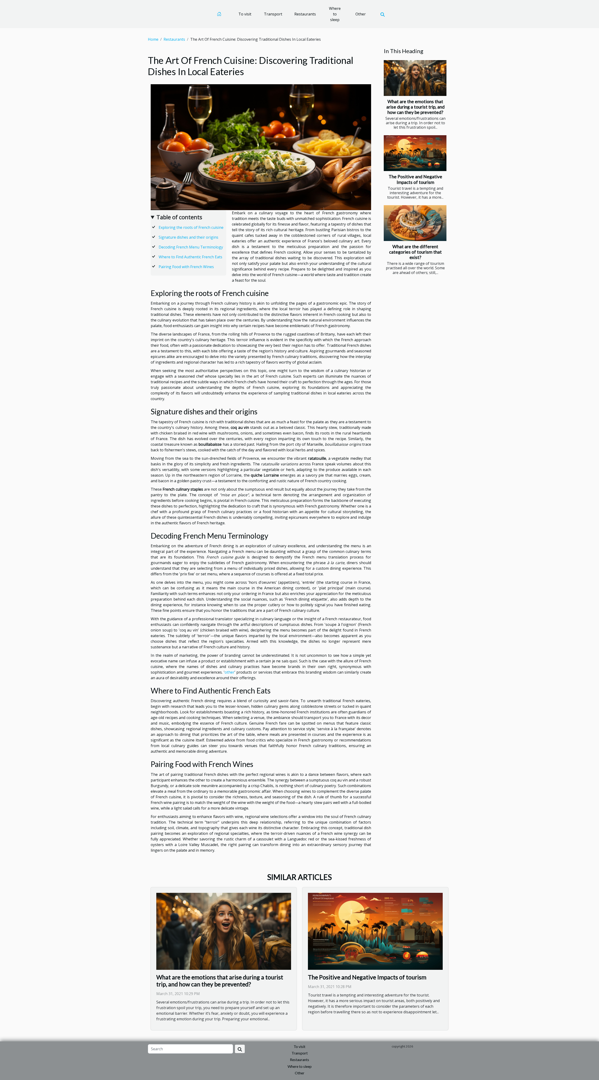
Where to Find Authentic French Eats (190, 256)
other (229, 672)
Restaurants (305, 14)
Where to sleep (335, 14)
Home (153, 39)
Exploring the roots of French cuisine (191, 227)
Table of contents (179, 217)
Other (360, 14)
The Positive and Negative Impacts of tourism (415, 179)
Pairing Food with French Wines (186, 266)
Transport (273, 14)
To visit (244, 14)
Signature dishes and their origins (188, 237)
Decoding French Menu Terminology (191, 247)
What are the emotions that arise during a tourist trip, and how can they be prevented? (415, 107)
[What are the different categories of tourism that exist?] (415, 223)
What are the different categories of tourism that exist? (415, 252)
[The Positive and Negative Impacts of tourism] (415, 153)
